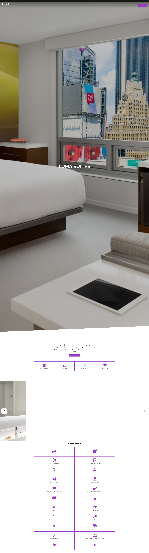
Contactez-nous (139, 1)
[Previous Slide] (4, 411)
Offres (132, 1)
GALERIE (134, 5)
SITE (129, 5)
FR (145, 1)
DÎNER (106, 5)
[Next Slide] (145, 411)
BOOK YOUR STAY (74, 355)
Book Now (142, 5)
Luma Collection (6, 1)
